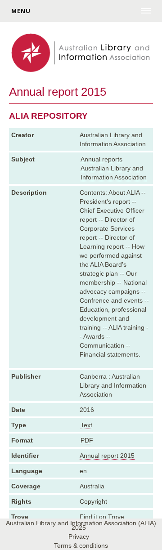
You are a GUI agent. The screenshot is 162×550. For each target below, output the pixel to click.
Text (86, 425)
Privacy (78, 536)
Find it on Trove (102, 516)
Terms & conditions (81, 545)
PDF (87, 440)
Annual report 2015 (107, 455)
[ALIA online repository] (80, 53)
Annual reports (101, 159)
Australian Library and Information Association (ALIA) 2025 (81, 525)
